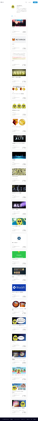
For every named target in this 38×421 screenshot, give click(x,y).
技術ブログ (28, 419)
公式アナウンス (23, 419)
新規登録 (35, 2)
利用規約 (11, 419)
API (31, 419)
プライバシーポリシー (17, 419)
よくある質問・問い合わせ (5, 419)
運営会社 (35, 419)
